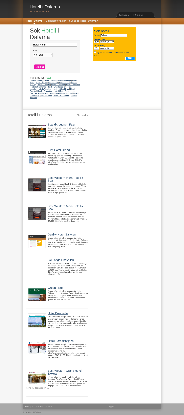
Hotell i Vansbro (44, 89)
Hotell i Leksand (58, 85)
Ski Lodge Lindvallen (61, 260)
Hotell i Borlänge (64, 80)
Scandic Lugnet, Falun (62, 124)
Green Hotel (55, 287)
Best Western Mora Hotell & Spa (65, 179)
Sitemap (139, 15)
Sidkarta (48, 406)
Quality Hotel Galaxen (62, 234)
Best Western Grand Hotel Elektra (65, 372)
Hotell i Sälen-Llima (61, 89)
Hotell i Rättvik (44, 85)
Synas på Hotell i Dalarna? (83, 21)
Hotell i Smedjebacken (56, 87)
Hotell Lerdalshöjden (61, 340)
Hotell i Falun (41, 82)
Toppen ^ (112, 406)
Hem (27, 406)
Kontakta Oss (125, 15)
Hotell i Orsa (64, 82)
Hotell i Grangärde (44, 91)
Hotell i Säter (46, 95)
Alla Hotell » (82, 115)
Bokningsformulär (56, 21)
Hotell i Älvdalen (73, 85)
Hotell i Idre (53, 82)
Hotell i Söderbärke (61, 95)
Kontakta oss (37, 406)
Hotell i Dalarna (45, 6)
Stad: (35, 50)
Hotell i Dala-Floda (61, 91)
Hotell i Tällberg (36, 80)
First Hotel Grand (59, 150)
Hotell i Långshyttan (63, 93)
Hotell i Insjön (47, 93)
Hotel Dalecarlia (58, 313)
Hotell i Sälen (49, 80)
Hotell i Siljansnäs (38, 87)
